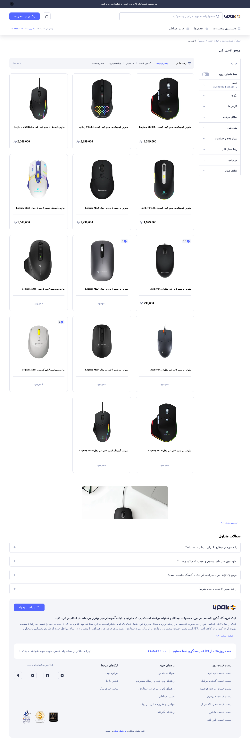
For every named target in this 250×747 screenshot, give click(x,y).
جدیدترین (130, 63)
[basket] (47, 16)
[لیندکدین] (47, 675)
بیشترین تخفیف (97, 63)
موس (201, 40)
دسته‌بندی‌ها (227, 40)
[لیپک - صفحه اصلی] (232, 16)
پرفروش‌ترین (115, 63)
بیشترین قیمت (162, 63)
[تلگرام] (18, 675)
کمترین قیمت (145, 63)
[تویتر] (33, 675)
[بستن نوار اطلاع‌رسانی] (11, 4)
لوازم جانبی (213, 40)
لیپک (238, 40)
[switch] (205, 74)
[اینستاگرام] (62, 675)
